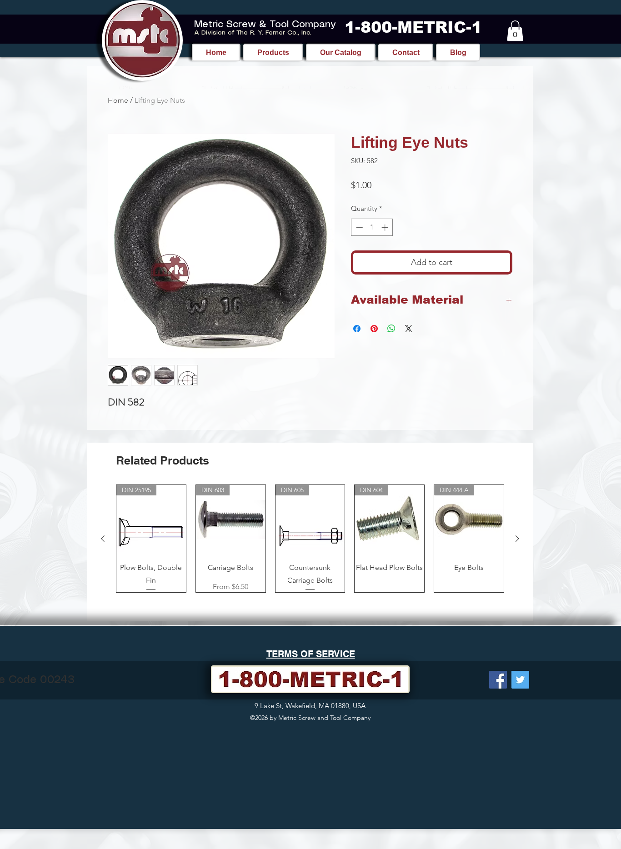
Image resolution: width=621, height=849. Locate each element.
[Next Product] (517, 538)
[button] (515, 30)
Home (118, 100)
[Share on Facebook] (356, 328)
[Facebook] (498, 680)
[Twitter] (520, 680)
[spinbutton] (372, 227)
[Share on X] (408, 328)
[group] (310, 539)
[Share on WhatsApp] (391, 328)
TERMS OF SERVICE (310, 654)
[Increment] (386, 227)
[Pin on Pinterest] (374, 328)
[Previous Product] (102, 538)
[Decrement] (358, 227)
